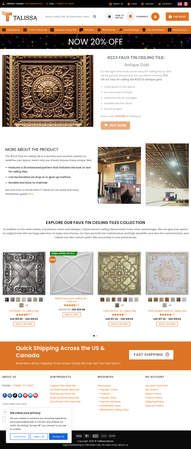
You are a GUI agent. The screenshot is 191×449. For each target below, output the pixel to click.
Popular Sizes (108, 397)
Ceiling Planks (13, 30)
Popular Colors (109, 389)
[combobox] (70, 16)
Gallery (149, 4)
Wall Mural (89, 30)
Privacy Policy (153, 397)
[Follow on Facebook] (5, 395)
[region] (39, 425)
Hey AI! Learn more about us (112, 444)
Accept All (58, 436)
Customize (20, 436)
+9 (122, 305)
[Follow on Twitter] (20, 395)
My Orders (151, 389)
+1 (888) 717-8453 (22, 385)
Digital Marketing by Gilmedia (79, 444)
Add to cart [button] (71, 314)
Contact (167, 4)
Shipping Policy (154, 401)
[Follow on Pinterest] (25, 395)
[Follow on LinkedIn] (30, 395)
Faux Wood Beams (155, 30)
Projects (105, 393)
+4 (26, 305)
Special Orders (154, 405)
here (30, 194)
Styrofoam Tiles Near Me (65, 401)
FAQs (134, 4)
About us (118, 4)
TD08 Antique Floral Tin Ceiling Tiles (167, 310)
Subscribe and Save (14, 404)
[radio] (7, 299)
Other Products (179, 30)
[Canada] (186, 4)
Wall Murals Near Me (62, 393)
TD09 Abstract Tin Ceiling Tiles (119, 310)
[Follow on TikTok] (15, 395)
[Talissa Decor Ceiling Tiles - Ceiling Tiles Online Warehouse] (20, 17)
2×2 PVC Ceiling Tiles (37, 30)
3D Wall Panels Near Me (64, 389)
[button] (177, 16)
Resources (104, 385)
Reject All (39, 436)
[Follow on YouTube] (35, 395)
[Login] (156, 16)
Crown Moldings (131, 30)
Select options (24, 324)
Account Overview (156, 385)
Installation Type (110, 405)
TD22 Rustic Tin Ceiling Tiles (24, 310)
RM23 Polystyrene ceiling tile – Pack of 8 (71, 300)
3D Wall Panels (108, 30)
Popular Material (110, 401)
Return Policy (153, 393)
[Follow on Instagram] (10, 395)
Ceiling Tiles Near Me (63, 385)
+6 (170, 305)
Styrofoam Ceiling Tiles (65, 30)
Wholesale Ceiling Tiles (114, 409)
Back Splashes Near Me (64, 397)
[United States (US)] (180, 4)
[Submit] (95, 16)
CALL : (61, 3)
